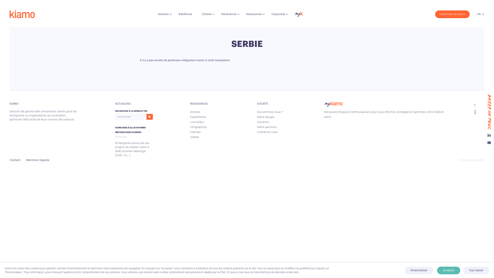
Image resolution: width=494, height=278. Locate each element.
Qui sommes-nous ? (270, 112)
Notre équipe (265, 117)
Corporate (278, 14)
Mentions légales (38, 160)
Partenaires (229, 14)
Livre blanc (197, 122)
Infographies (198, 127)
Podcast (195, 132)
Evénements (198, 117)
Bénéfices (185, 14)
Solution (163, 14)
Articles (195, 112)
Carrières (263, 122)
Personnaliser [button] (418, 270)
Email (489, 143)
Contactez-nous (267, 132)
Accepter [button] (448, 270)
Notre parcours (267, 127)
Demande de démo (452, 14)
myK (298, 13)
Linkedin (489, 135)
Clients (206, 14)
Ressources (254, 14)
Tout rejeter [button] (476, 270)
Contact (15, 160)
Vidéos (194, 137)
